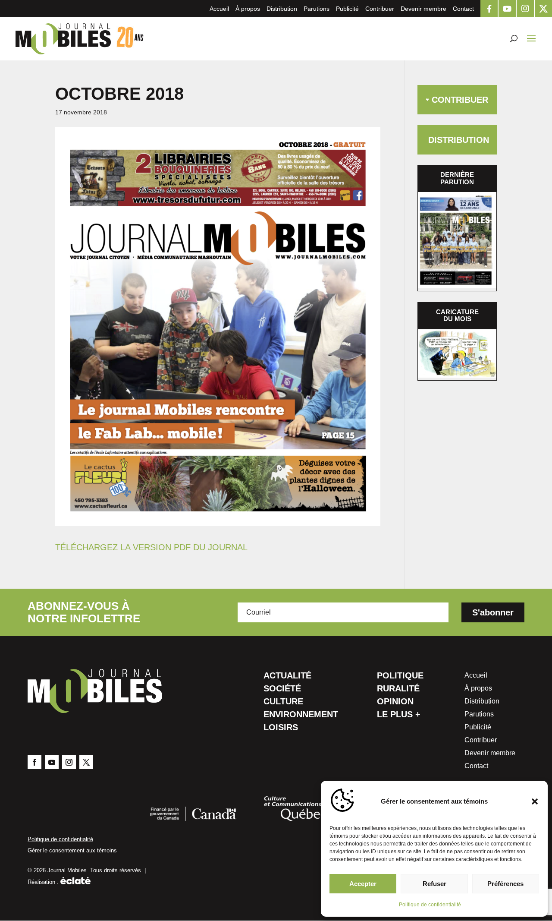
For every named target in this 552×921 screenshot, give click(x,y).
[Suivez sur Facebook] (34, 762)
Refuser (434, 883)
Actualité (287, 676)
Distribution (282, 8)
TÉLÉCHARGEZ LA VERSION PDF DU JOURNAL (151, 547)
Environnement (300, 715)
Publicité (347, 8)
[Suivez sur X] (86, 762)
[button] (534, 801)
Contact (463, 8)
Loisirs (280, 728)
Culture (283, 702)
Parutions (316, 8)
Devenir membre (423, 8)
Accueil (219, 8)
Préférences (505, 883)
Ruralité (398, 689)
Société (282, 689)
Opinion (395, 702)
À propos (247, 8)
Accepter (362, 883)
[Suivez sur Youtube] (52, 762)
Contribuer (379, 8)
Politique (400, 676)
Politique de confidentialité (430, 905)
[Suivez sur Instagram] (69, 762)
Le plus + (398, 715)
